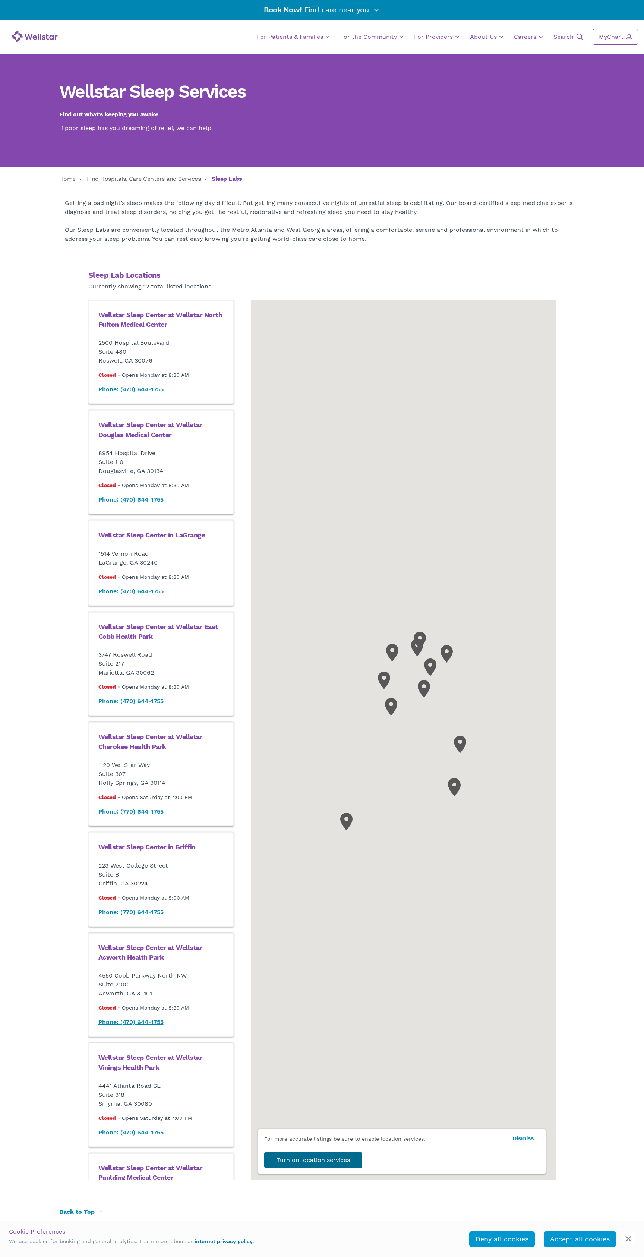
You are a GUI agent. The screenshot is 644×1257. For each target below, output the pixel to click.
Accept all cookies (580, 1239)
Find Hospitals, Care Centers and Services (144, 178)
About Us (484, 36)
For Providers (434, 36)
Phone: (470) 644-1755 (131, 389)
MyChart (612, 36)
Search (564, 36)
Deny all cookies (502, 1239)
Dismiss (523, 1138)
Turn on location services (313, 1159)
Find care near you (317, 9)
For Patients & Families (291, 36)
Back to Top (78, 1212)
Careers (526, 36)
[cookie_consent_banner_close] (628, 1238)
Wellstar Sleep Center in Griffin (147, 847)
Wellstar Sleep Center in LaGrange (151, 535)
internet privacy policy (224, 1241)
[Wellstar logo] (35, 36)
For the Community (369, 36)
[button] (447, 654)
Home (67, 178)
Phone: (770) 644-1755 (131, 811)
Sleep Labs (227, 178)
